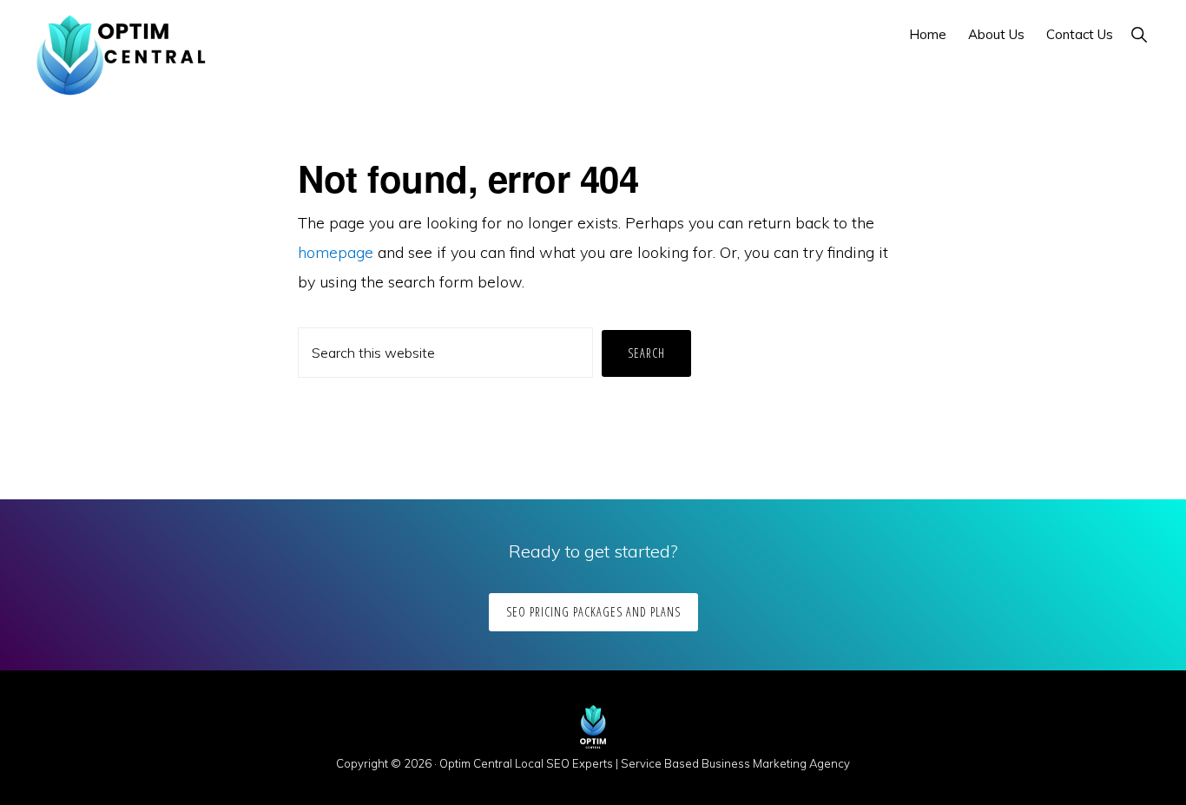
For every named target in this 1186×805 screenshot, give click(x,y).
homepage (335, 252)
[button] (1138, 34)
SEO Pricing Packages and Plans (593, 612)
